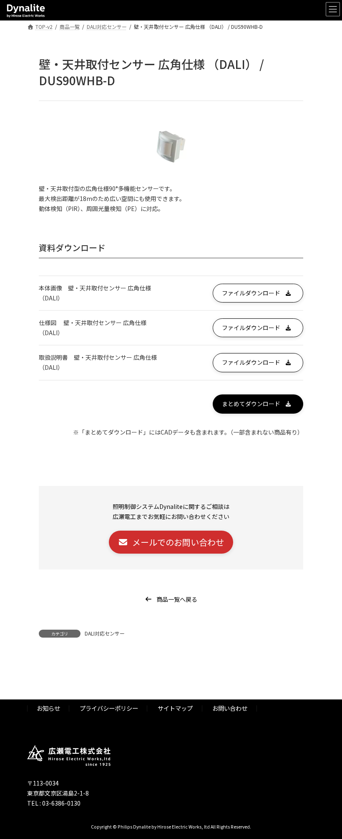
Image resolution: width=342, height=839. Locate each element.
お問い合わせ (229, 708)
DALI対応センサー (105, 633)
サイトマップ (175, 708)
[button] (258, 293)
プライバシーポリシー (109, 708)
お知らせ (48, 708)
